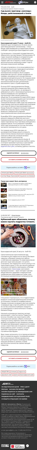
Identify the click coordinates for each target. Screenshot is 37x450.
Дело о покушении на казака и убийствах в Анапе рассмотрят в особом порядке (19, 184)
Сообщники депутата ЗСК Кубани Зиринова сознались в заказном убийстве (20, 189)
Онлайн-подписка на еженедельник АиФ (16, 391)
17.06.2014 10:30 (5, 7)
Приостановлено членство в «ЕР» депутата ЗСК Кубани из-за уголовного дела (21, 195)
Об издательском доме (10, 387)
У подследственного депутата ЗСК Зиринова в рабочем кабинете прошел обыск (20, 206)
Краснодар (16, 269)
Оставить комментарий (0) (19, 159)
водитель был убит (8, 146)
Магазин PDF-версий (16, 389)
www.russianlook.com (7, 40)
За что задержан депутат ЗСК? (16, 200)
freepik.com (4, 248)
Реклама (4, 389)
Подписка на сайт (8, 394)
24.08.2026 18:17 (5, 215)
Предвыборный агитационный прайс (15, 396)
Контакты (20, 394)
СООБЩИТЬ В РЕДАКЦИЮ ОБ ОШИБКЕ (14, 399)
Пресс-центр (24, 387)
